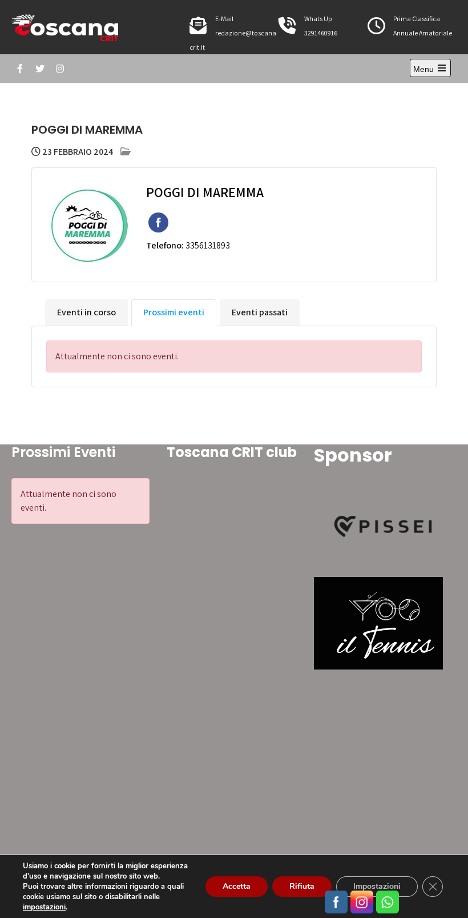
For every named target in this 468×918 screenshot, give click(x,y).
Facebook (158, 222)
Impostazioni (377, 886)
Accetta (237, 886)
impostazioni (44, 907)
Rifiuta (301, 886)
